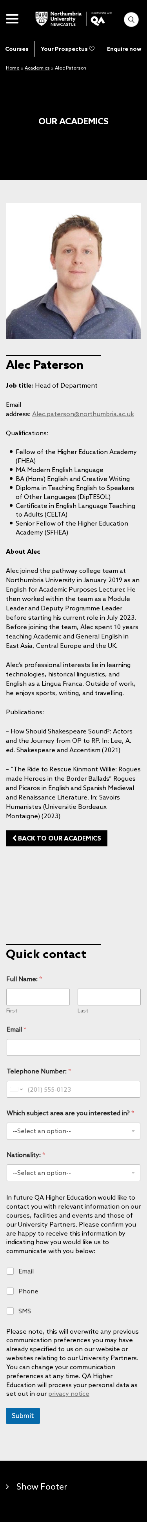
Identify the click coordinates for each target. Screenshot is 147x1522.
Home (13, 68)
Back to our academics (58, 838)
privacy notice (68, 1393)
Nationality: (26, 1155)
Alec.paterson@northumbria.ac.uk (83, 414)
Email (16, 1029)
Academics (37, 68)
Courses (17, 48)
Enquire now (124, 48)
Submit (23, 1415)
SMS (24, 1311)
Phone (28, 1291)
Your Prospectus (65, 48)
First (12, 1010)
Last (83, 1010)
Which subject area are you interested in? (70, 1113)
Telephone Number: (39, 1071)
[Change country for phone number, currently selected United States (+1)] (16, 1089)
